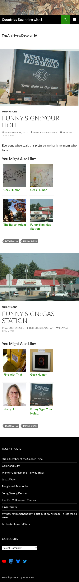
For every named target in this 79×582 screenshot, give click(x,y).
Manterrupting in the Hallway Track (23, 472)
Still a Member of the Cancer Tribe (22, 458)
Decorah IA (11, 241)
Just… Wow (9, 479)
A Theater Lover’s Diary (16, 524)
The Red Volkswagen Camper (19, 500)
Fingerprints (9, 506)
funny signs (9, 111)
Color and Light (11, 465)
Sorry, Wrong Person (14, 493)
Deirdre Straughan (45, 132)
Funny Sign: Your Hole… (30, 121)
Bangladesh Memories (15, 486)
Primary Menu (74, 19)
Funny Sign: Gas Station (28, 317)
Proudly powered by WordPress (18, 577)
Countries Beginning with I (22, 19)
